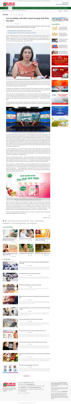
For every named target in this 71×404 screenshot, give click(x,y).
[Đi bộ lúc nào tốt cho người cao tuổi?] (42, 248)
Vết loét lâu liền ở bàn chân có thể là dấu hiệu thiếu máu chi (32, 330)
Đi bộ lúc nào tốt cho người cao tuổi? (42, 253)
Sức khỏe (5, 14)
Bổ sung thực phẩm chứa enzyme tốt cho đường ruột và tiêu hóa (22, 32)
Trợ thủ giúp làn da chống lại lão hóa (26, 253)
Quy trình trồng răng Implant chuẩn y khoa (28, 365)
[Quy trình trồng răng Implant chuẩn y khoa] (10, 368)
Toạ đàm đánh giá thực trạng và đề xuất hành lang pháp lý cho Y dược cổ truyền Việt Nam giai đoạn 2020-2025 (63, 28)
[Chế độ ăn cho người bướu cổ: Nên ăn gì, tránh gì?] (10, 288)
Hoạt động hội (56, 24)
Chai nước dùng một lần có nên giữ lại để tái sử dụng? (31, 319)
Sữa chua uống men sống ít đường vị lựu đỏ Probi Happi (18, 220)
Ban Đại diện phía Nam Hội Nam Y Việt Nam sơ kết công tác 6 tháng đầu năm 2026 (63, 52)
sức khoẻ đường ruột (7, 223)
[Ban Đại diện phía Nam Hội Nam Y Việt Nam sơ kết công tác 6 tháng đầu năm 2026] (55, 52)
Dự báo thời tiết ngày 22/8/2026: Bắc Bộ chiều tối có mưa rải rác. (16, 10)
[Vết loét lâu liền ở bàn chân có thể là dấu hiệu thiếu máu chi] (10, 334)
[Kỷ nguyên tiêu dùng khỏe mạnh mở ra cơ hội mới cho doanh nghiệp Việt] (10, 357)
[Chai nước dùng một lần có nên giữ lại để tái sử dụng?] (10, 323)
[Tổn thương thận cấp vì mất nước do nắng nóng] (10, 277)
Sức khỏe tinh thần (13, 14)
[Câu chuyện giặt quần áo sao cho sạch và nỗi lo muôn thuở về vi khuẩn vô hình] (10, 311)
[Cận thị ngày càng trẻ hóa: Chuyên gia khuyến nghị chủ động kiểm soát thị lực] (10, 265)
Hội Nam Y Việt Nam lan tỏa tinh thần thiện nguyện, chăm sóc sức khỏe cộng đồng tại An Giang (63, 40)
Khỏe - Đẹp (20, 14)
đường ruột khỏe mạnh (39, 220)
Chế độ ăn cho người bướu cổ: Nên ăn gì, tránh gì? (30, 284)
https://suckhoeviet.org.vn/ (32, 223)
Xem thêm (26, 375)
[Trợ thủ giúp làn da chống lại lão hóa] (26, 248)
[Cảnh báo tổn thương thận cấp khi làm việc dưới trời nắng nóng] (42, 233)
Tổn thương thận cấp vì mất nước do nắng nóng (29, 273)
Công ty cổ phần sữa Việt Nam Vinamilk (19, 223)
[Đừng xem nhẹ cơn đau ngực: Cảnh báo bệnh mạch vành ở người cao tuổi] (10, 300)
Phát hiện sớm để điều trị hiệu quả (25, 238)
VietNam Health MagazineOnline (62, 4)
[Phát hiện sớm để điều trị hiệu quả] (26, 233)
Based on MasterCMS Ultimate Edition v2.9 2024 (27, 402)
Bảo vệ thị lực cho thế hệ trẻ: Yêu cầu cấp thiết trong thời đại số (33, 342)
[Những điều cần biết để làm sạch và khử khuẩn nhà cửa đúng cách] (10, 233)
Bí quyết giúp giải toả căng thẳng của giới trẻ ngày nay (20, 30)
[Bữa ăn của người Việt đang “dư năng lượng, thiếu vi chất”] (10, 248)
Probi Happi (32, 220)
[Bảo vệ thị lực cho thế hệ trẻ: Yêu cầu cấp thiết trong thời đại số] (10, 345)
